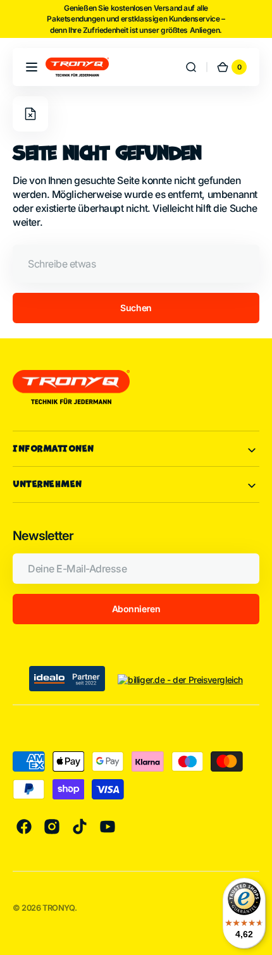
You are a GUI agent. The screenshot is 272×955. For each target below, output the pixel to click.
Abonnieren (136, 608)
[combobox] (136, 264)
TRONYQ (58, 908)
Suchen (135, 307)
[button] (32, 67)
